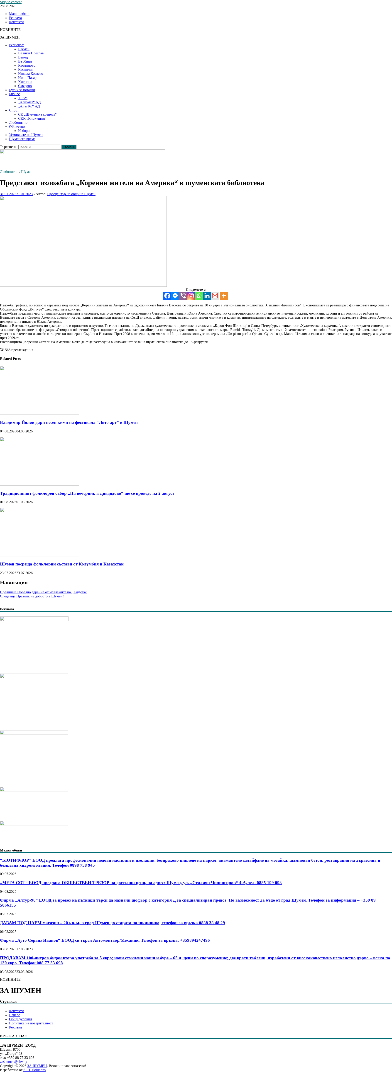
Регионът (16, 45)
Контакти (16, 22)
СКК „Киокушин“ (32, 118)
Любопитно (18, 122)
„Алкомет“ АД (29, 102)
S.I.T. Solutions (34, 1070)
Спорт (14, 110)
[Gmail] (215, 296)
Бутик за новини (22, 90)
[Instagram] (191, 296)
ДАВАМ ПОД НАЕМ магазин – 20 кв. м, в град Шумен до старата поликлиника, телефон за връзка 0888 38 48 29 (112, 922)
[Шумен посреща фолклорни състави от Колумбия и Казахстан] (39, 555)
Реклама (15, 18)
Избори (24, 131)
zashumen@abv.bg (13, 1062)
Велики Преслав (31, 53)
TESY (22, 98)
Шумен (23, 49)
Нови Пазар (27, 78)
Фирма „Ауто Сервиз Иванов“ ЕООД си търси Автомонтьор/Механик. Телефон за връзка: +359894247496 (105, 940)
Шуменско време (22, 139)
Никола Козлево (30, 73)
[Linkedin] (207, 296)
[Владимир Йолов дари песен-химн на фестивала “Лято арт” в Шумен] (39, 413)
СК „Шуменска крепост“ (37, 114)
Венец (23, 57)
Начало (14, 1015)
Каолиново (26, 65)
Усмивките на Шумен (26, 135)
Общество (17, 127)
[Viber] (183, 296)
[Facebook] (167, 296)
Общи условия (20, 1019)
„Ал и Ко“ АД (29, 106)
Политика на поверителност (31, 1023)
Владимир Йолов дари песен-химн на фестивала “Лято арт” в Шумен (69, 422)
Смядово (25, 86)
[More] (224, 296)
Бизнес (14, 94)
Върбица (25, 61)
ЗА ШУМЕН (10, 37)
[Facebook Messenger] (175, 296)
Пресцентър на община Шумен (71, 194)
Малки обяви (19, 14)
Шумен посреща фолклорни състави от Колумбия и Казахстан (62, 564)
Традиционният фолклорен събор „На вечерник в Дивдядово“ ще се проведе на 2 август (87, 493)
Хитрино (25, 82)
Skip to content (11, 2)
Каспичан (25, 69)
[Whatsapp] (199, 296)
